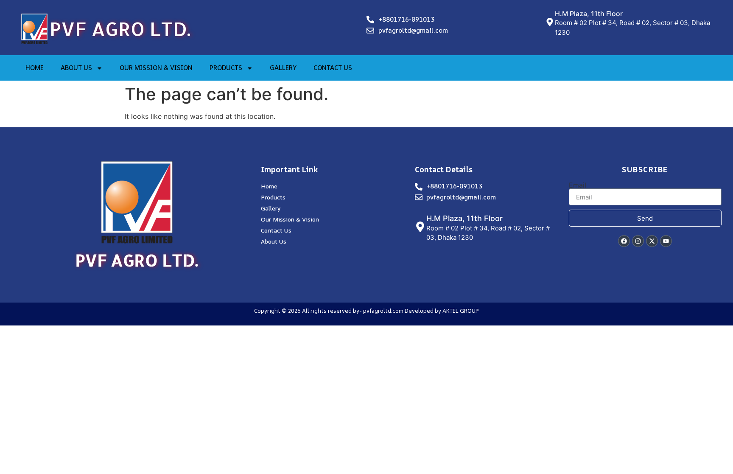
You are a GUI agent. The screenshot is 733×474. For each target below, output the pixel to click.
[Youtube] (666, 241)
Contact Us (332, 67)
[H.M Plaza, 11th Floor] (550, 22)
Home (34, 67)
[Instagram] (638, 241)
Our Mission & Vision (156, 67)
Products (226, 67)
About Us (76, 67)
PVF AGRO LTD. (120, 29)
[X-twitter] (652, 241)
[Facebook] (624, 241)
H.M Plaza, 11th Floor (589, 13)
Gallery (283, 67)
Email (577, 185)
